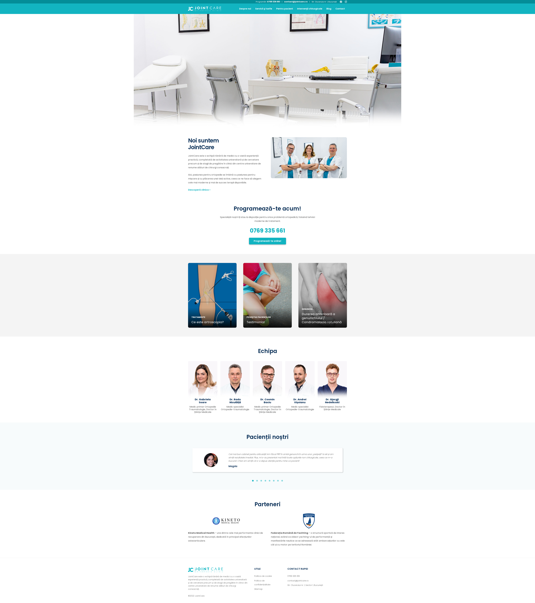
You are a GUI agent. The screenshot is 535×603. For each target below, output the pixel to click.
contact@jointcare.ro (296, 1)
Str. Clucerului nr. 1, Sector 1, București (305, 585)
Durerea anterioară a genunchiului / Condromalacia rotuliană (322, 318)
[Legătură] (204, 9)
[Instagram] (346, 2)
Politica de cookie (263, 576)
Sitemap (258, 589)
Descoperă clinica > (199, 189)
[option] (267, 459)
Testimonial (256, 322)
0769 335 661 (273, 1)
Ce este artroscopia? (207, 322)
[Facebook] (341, 2)
